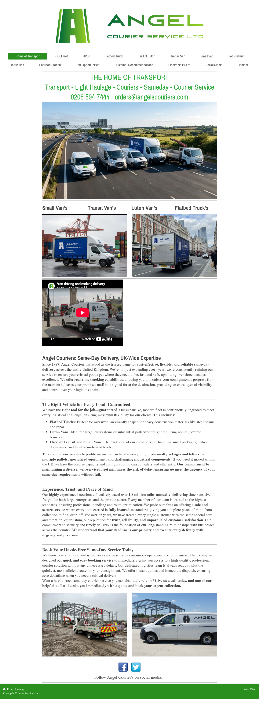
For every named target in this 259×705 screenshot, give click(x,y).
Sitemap (19, 689)
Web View (250, 689)
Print (9, 689)
